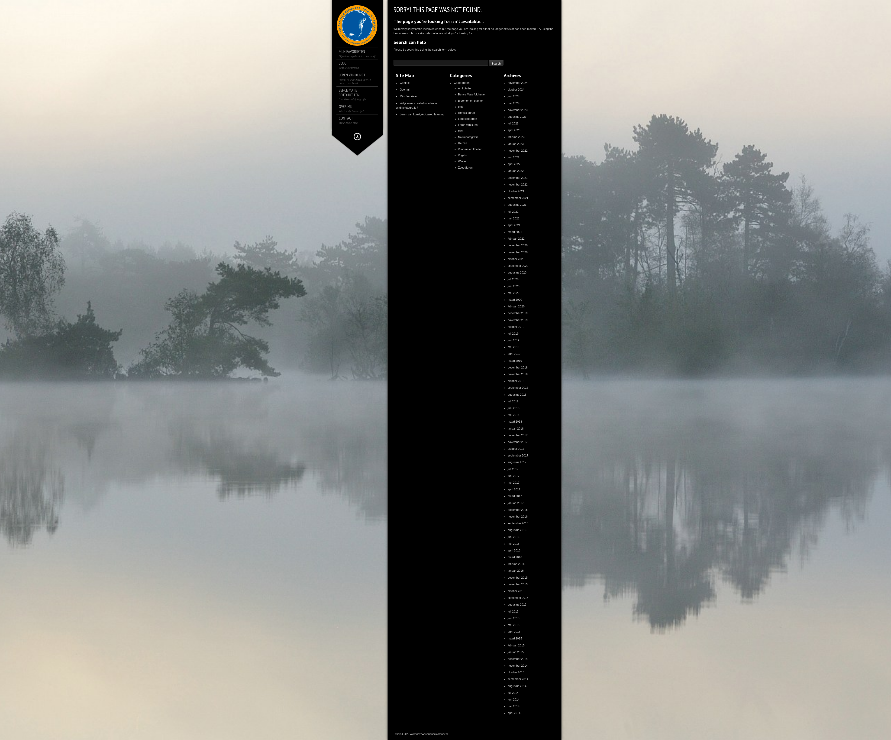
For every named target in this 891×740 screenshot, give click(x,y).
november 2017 (518, 442)
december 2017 (518, 435)
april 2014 (514, 713)
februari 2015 (516, 645)
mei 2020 (514, 293)
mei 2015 (514, 625)
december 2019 (518, 313)
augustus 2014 (517, 686)
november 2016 (518, 516)
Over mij (405, 89)
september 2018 (518, 387)
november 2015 (518, 584)
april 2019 (514, 353)
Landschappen (467, 119)
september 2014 (518, 679)
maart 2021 (515, 232)
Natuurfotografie (468, 137)
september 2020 (518, 265)
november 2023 (518, 110)
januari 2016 (516, 570)
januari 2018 (516, 428)
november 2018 (518, 374)
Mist (460, 131)
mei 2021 (514, 218)
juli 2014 (513, 692)
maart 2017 (515, 496)
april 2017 (514, 489)
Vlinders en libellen (470, 149)
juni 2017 (514, 476)
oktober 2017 (516, 448)
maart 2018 (515, 421)
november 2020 (518, 252)
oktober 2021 (516, 191)
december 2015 (518, 577)
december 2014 (518, 659)
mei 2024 (514, 103)
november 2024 (518, 83)
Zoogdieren (465, 167)
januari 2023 (516, 144)
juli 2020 (513, 279)
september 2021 (518, 198)
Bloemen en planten (471, 100)
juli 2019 (513, 333)
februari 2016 (516, 564)
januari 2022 (516, 171)
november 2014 (518, 665)
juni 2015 (514, 618)
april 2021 (514, 225)
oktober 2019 (516, 327)
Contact (405, 83)
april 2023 (514, 130)
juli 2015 (513, 611)
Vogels (462, 155)
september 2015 (518, 598)
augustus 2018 (517, 394)
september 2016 (518, 523)
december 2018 (518, 367)
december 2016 (518, 510)
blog (461, 106)
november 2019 (518, 320)
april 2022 (514, 164)
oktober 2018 (516, 381)
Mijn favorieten (409, 96)
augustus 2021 (517, 204)
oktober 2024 (516, 89)
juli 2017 (513, 469)
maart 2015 (515, 638)
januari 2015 (516, 652)
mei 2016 (514, 543)
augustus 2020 (517, 272)
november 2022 (518, 150)
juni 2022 (514, 157)
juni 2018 (514, 408)
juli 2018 (513, 401)
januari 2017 (516, 503)
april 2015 (514, 631)
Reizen (462, 143)
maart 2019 (515, 360)
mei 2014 (514, 706)
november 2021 (518, 184)
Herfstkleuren (466, 112)
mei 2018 (514, 415)
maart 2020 (515, 299)
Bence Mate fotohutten (472, 94)
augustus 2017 (517, 462)
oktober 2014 (516, 672)
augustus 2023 (517, 116)
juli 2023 (513, 123)
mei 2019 (514, 347)
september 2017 (518, 455)
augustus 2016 (517, 530)
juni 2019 (514, 340)
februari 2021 (516, 238)
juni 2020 (514, 286)
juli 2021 (513, 211)
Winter (462, 161)
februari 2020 (516, 306)
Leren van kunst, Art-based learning (422, 114)
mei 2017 (514, 482)
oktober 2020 (516, 259)
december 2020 (518, 245)
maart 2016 (515, 557)
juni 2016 (514, 537)
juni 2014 (514, 699)
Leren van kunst (468, 125)
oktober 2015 (516, 591)
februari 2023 (516, 137)
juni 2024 (514, 96)
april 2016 (514, 550)
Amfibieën (464, 88)
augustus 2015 (517, 604)
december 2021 (518, 177)
